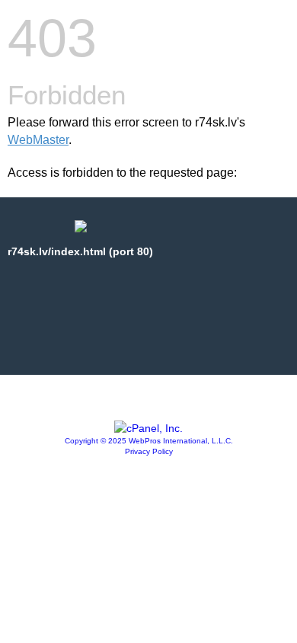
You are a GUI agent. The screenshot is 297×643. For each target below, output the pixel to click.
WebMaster (38, 139)
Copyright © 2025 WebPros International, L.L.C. (149, 441)
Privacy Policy (149, 451)
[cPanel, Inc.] (148, 428)
